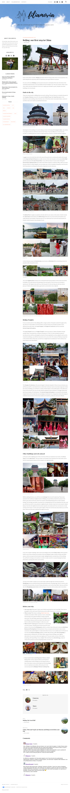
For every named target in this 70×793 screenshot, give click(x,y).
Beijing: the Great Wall (29, 720)
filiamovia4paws (6, 116)
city (35, 37)
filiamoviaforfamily (7, 113)
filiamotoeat (6, 121)
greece (4, 110)
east (32, 37)
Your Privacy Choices (9, 787)
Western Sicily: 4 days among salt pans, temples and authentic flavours (10, 82)
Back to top (64, 784)
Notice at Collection (21, 787)
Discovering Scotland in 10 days (9, 92)
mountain (13, 121)
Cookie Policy (14, 784)
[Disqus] (45, 759)
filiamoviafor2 (27, 37)
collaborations (6, 124)
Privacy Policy (6, 784)
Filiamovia (4, 789)
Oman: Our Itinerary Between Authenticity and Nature (8, 77)
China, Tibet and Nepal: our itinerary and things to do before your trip (41, 730)
